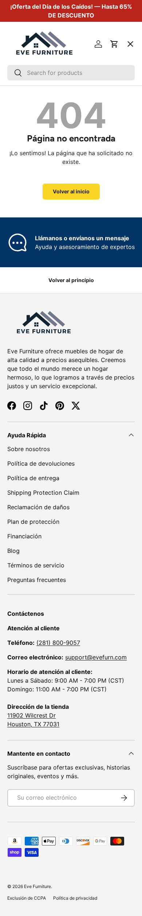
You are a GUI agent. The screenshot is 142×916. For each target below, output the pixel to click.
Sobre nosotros (28, 449)
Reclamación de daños (38, 507)
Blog (13, 550)
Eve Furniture (37, 886)
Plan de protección (33, 521)
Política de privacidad (75, 898)
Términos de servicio (35, 565)
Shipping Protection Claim (43, 492)
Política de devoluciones (41, 463)
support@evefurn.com (96, 657)
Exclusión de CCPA (26, 898)
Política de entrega (33, 478)
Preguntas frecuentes (36, 579)
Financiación (24, 536)
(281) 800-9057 (58, 642)
